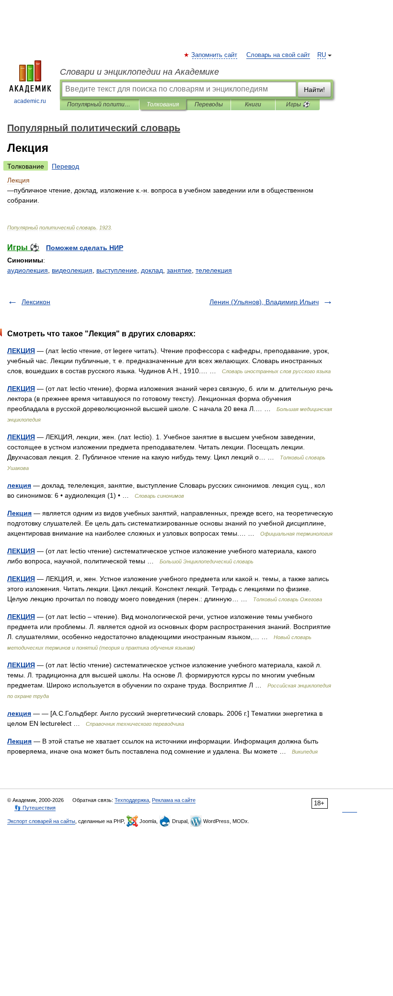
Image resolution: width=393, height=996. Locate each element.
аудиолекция (27, 270)
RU (321, 55)
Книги (253, 104)
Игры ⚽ (298, 104)
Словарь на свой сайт (278, 55)
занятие (179, 270)
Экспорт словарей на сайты (41, 821)
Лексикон (36, 302)
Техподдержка (132, 800)
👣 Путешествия (35, 808)
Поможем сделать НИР (84, 248)
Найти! (314, 89)
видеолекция (72, 270)
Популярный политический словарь (99, 104)
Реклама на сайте (174, 800)
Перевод (65, 166)
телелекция (214, 270)
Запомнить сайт (214, 55)
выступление (116, 270)
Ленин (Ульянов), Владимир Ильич (264, 302)
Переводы (209, 104)
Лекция (19, 513)
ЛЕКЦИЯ (21, 351)
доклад (152, 270)
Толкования (163, 104)
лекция (19, 485)
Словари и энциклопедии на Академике (139, 72)
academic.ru (30, 101)
